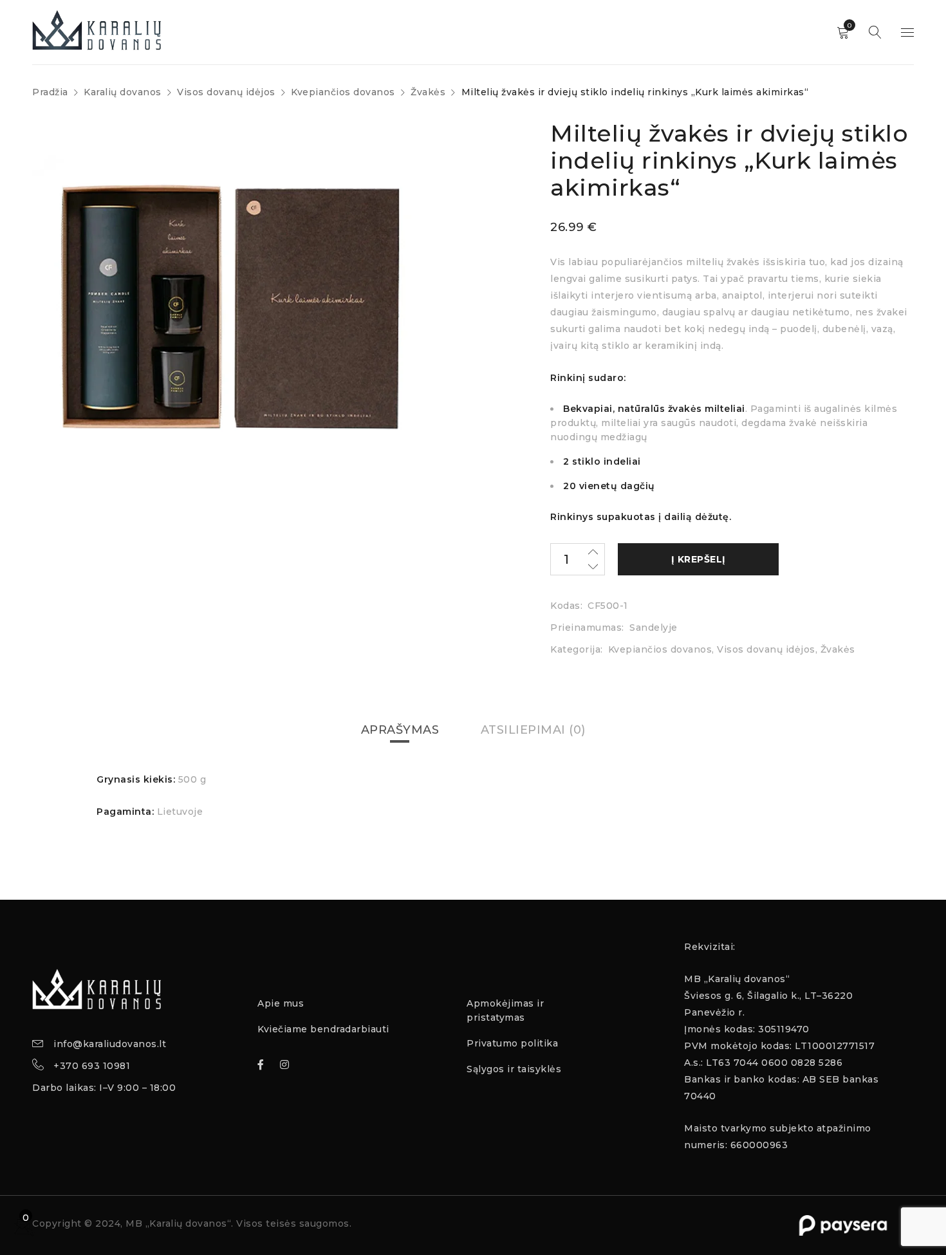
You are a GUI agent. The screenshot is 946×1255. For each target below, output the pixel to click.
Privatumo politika (512, 1043)
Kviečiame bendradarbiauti (323, 1029)
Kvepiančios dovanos (343, 92)
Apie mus (280, 1003)
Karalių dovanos (123, 92)
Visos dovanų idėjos (226, 92)
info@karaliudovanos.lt (109, 1044)
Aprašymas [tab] (400, 730)
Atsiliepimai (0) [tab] (533, 730)
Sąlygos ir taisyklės (514, 1069)
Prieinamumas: (587, 627)
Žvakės (428, 92)
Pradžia (50, 92)
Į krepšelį (698, 559)
